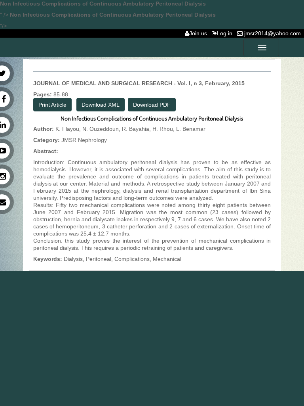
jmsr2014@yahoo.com (273, 33)
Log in (226, 33)
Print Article (52, 105)
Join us (199, 33)
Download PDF (152, 105)
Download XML (101, 105)
